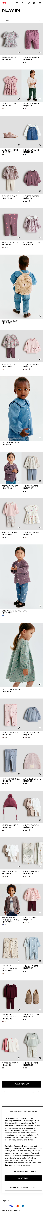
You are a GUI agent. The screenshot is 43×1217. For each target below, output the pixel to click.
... (27, 1092)
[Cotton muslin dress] (21, 655)
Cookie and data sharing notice (23, 1171)
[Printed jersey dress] (11, 86)
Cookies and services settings (23, 1188)
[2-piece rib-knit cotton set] (11, 996)
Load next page (21, 1084)
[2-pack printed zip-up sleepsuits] (32, 948)
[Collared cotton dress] (32, 224)
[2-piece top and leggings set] (11, 514)
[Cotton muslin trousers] (11, 948)
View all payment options (11, 1210)
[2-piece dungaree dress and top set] (32, 132)
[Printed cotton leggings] (11, 224)
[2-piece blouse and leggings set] (11, 178)
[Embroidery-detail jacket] (11, 468)
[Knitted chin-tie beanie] (11, 807)
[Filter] (39, 20)
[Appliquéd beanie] (32, 761)
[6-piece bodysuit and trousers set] (32, 807)
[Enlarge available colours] (24, 62)
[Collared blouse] (21, 408)
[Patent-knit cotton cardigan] (11, 900)
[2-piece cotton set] (32, 468)
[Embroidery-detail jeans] (21, 576)
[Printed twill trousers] (32, 39)
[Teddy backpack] (21, 287)
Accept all (23, 1178)
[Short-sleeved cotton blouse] (11, 39)
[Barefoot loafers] (32, 996)
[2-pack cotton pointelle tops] (11, 1045)
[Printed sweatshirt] (32, 178)
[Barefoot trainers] (11, 132)
